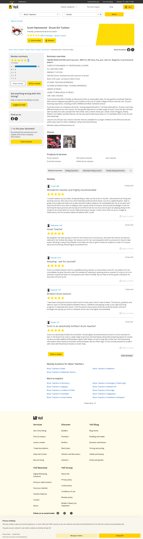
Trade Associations (40, 448)
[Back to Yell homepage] (14, 7)
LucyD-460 (55, 186)
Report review (127, 216)
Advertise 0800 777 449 (125, 2)
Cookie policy (66, 485)
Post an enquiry (39, 436)
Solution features (40, 494)
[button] (57, 14)
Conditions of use (68, 491)
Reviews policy (67, 497)
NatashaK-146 (56, 225)
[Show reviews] (19, 61)
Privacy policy (66, 480)
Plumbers (65, 436)
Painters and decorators (70, 454)
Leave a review (39, 442)
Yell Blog (94, 424)
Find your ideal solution (42, 482)
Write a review (60, 35)
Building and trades (97, 436)
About (35, 506)
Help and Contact (40, 454)
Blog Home (93, 431)
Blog (111, 7)
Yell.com (12, 2)
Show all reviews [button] (127, 356)
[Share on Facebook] (128, 49)
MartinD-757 (56, 290)
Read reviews (18, 83)
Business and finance (97, 442)
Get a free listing (108, 2)
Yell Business (22, 2)
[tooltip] (101, 14)
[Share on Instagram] (64, 513)
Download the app (93, 2)
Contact (36, 500)
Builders (64, 431)
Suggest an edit (19, 105)
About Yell (65, 474)
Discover (66, 424)
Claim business (26, 141)
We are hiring (38, 460)
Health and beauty (96, 454)
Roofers (64, 442)
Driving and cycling (96, 448)
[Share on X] (132, 49)
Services (37, 424)
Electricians (65, 448)
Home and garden (96, 460)
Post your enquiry (93, 7)
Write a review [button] (34, 83)
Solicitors (65, 460)
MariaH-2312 (56, 258)
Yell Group (67, 467)
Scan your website (40, 488)
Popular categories (68, 7)
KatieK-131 (55, 322)
